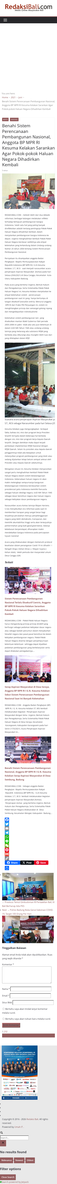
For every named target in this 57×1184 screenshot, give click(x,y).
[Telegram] (28, 833)
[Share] (28, 868)
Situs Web (7, 1002)
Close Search (7, 1177)
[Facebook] (28, 820)
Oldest (30, 1160)
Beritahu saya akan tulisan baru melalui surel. (28, 1018)
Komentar (8, 964)
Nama (6, 988)
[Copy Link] (28, 858)
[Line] (28, 841)
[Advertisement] (28, 61)
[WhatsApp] (28, 837)
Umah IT (18, 1126)
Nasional (14, 119)
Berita (5, 119)
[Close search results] (3, 1143)
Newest (19, 1160)
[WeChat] (28, 845)
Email (5, 995)
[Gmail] (28, 854)
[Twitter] (28, 824)
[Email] (28, 828)
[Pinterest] (28, 850)
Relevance (6, 1160)
